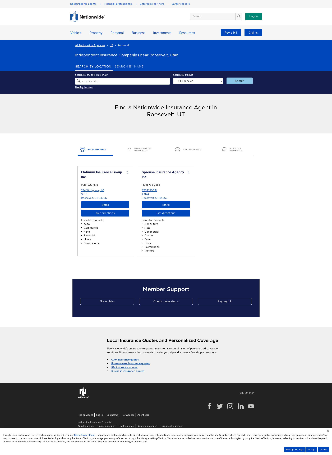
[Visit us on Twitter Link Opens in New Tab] (219, 408)
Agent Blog (143, 414)
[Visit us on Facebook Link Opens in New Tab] (209, 408)
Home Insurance (106, 426)
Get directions (105, 213)
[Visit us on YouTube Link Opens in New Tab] (250, 408)
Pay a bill (231, 32)
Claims (253, 32)
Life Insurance (126, 426)
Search (239, 81)
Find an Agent (85, 414)
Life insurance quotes (124, 367)
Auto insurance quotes (125, 359)
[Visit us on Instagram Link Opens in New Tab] (230, 408)
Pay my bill (235, 302)
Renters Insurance (147, 426)
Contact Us (112, 414)
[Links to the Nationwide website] (83, 397)
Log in (253, 16)
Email (105, 205)
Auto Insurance (86, 426)
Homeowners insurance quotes (130, 363)
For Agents (128, 414)
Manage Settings (295, 449)
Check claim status (173, 302)
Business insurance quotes (127, 371)
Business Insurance (171, 426)
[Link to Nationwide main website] (87, 20)
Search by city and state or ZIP (91, 74)
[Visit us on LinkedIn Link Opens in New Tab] (240, 408)
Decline (323, 449)
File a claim (116, 302)
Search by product (183, 74)
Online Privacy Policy (84, 434)
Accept (311, 449)
